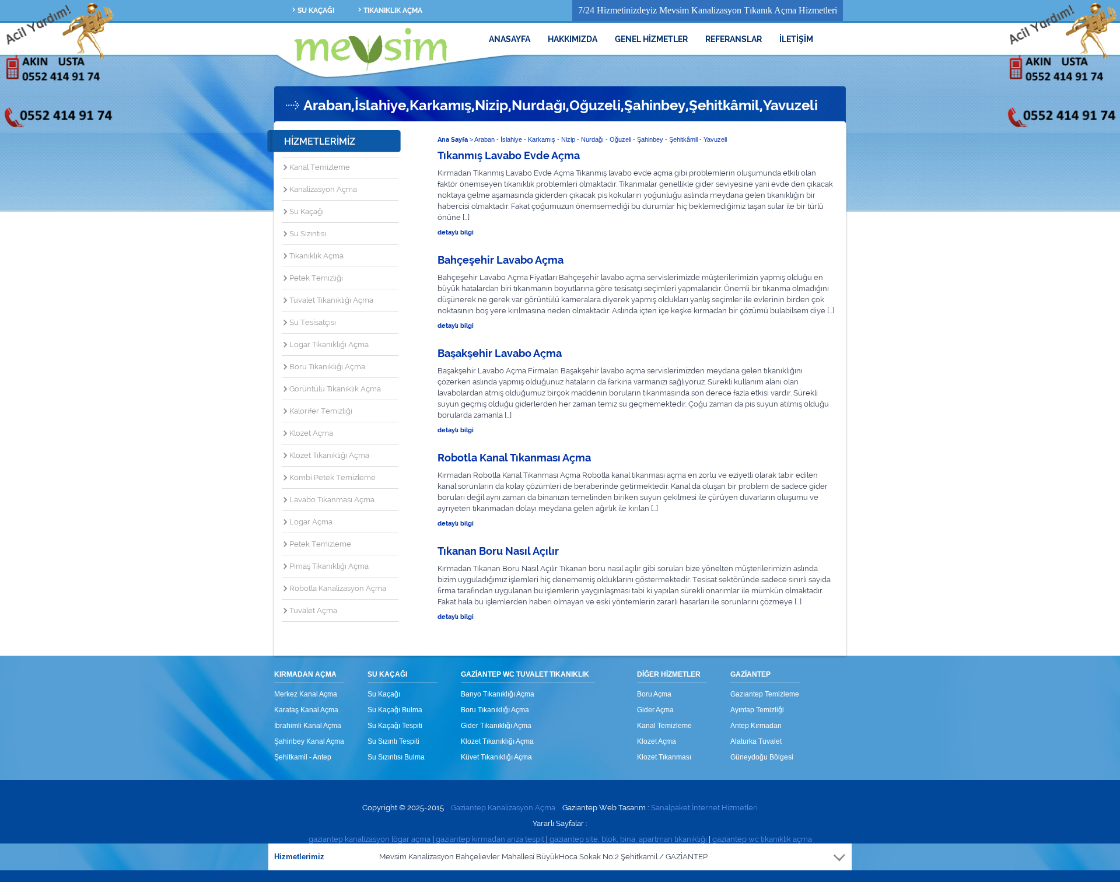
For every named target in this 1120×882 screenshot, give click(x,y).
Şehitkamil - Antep (302, 757)
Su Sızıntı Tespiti (393, 741)
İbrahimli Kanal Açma (307, 726)
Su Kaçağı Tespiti (395, 726)
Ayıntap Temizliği (757, 710)
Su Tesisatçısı (312, 322)
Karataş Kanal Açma (306, 710)
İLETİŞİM (796, 39)
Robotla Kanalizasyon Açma (337, 588)
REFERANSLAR (733, 39)
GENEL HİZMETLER (651, 39)
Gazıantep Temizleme (764, 694)
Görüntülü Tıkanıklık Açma (335, 388)
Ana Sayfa (453, 140)
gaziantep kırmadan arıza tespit (490, 839)
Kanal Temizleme (319, 167)
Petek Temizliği (316, 278)
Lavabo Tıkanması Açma (331, 499)
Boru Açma (654, 694)
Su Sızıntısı (307, 233)
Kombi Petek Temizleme (332, 477)
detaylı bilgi (456, 232)
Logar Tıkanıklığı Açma (329, 344)
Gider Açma (655, 710)
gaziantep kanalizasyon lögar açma (369, 839)
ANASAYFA (509, 39)
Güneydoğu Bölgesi (761, 757)
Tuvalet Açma (313, 610)
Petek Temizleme (320, 544)
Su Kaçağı (306, 211)
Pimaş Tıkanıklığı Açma (329, 566)
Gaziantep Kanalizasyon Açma (503, 807)
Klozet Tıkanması (664, 757)
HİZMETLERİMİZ (319, 141)
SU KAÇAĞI (316, 10)
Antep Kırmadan (756, 726)
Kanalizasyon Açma (323, 189)
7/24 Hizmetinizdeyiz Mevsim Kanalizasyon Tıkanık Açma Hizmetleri (707, 10)
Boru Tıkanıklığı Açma (327, 366)
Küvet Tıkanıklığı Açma (496, 757)
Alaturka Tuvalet (756, 741)
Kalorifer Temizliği (320, 411)
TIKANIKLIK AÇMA (392, 10)
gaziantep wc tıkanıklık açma (762, 839)
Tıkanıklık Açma (316, 255)
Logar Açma (310, 521)
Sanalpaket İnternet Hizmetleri (704, 807)
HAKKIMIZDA (572, 39)
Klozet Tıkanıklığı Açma (329, 455)
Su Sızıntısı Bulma (396, 757)
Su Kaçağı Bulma (395, 710)
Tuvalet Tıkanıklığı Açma (331, 300)
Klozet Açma (311, 433)
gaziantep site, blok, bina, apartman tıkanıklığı (628, 839)
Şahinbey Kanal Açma (309, 741)
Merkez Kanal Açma (305, 694)
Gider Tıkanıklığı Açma (496, 726)
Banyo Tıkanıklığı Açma (497, 694)
